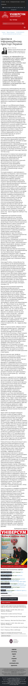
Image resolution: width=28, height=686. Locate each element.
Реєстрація (14, 19)
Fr (14, 9)
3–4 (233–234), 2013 (20, 32)
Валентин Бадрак (15, 587)
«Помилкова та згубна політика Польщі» (11, 613)
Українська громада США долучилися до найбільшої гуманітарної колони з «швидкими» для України (13, 634)
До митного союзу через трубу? (18, 581)
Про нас (7, 1)
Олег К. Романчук (16, 572)
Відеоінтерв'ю (14, 665)
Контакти (23, 1)
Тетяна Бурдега (14, 583)
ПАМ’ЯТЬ (3, 590)
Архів (14, 656)
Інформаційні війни (14, 663)
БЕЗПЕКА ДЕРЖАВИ (6, 579)
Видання (14, 654)
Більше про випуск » (6, 595)
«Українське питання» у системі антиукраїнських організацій (13, 584)
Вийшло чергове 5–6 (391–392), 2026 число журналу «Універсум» (12, 623)
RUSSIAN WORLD (5, 583)
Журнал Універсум (11, 32)
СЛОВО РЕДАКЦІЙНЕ (6, 572)
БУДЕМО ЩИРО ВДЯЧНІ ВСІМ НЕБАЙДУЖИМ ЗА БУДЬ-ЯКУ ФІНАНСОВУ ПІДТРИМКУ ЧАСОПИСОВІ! (13, 606)
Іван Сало (14, 575)
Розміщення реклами (15, 1)
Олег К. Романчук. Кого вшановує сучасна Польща (14, 627)
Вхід (11, 19)
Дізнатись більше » (6, 635)
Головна (3, 1)
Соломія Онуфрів (10, 590)
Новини (14, 661)
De (15, 9)
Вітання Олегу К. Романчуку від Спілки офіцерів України (13, 617)
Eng (13, 9)
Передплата (3, 4)
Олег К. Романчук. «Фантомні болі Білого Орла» (13, 620)
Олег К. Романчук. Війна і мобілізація (10, 630)
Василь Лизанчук (12, 48)
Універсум (14, 649)
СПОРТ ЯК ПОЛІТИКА (6, 575)
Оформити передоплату (9, 599)
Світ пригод (14, 651)
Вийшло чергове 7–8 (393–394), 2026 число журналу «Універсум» (12, 610)
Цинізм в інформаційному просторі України (12, 33)
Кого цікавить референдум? (12, 572)
